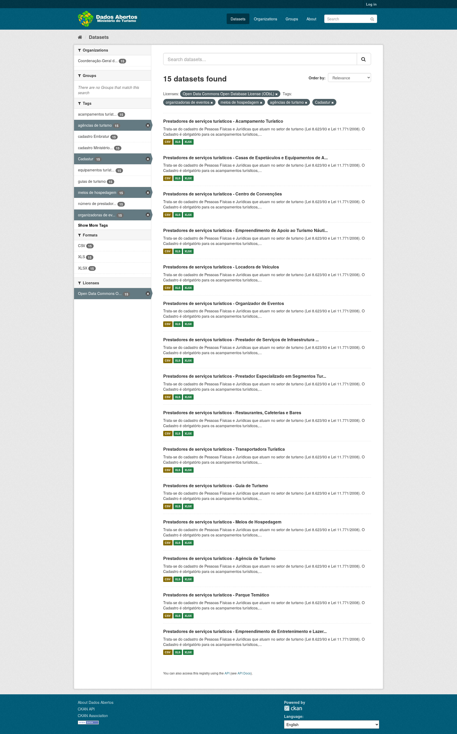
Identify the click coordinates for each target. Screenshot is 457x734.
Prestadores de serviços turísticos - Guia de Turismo (215, 485)
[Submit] (372, 18)
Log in (371, 4)
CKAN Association (93, 715)
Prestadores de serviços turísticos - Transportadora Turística (224, 449)
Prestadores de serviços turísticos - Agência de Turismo (219, 558)
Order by (316, 77)
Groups (292, 18)
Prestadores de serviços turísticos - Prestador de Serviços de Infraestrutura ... (241, 339)
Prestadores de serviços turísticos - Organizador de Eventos (223, 303)
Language (293, 716)
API (227, 673)
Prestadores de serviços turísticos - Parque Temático (216, 595)
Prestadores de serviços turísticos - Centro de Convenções (222, 194)
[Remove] (276, 94)
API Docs (244, 673)
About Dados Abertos (95, 702)
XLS (177, 142)
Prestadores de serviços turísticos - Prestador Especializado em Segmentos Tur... (244, 376)
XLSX (188, 142)
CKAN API (86, 709)
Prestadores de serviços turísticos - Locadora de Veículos (221, 267)
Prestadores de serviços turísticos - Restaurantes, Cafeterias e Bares (232, 412)
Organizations (265, 18)
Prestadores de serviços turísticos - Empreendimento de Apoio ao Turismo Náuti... (245, 230)
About (311, 18)
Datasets (238, 18)
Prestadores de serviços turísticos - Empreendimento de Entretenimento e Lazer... (245, 631)
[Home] (80, 36)
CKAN (293, 708)
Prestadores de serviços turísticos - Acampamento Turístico (223, 121)
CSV (168, 142)
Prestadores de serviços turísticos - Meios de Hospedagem (222, 522)
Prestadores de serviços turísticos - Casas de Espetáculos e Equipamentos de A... (245, 157)
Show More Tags (93, 225)
